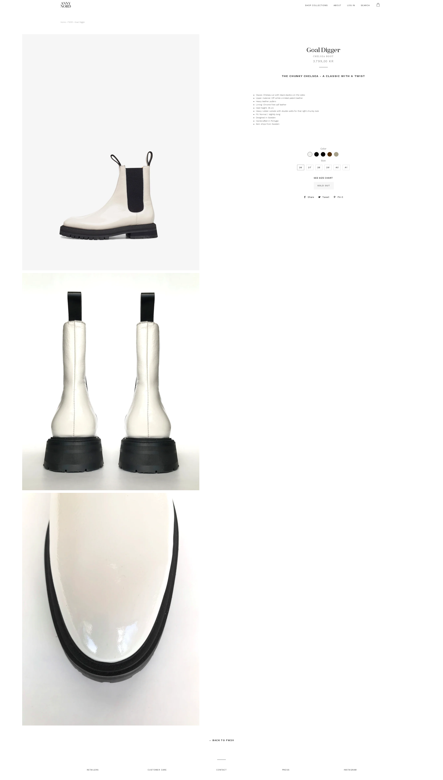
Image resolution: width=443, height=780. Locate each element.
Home (63, 22)
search (365, 5)
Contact (221, 770)
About (337, 5)
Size (323, 160)
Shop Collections (316, 5)
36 (300, 167)
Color (323, 148)
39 (327, 167)
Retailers (93, 770)
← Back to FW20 (221, 740)
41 (346, 167)
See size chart (323, 178)
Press (286, 770)
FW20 (70, 22)
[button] (310, 154)
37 (309, 167)
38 (318, 167)
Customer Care (157, 770)
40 (337, 167)
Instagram (350, 770)
